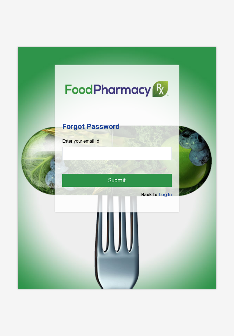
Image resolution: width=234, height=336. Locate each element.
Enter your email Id (80, 141)
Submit (117, 180)
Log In (165, 194)
